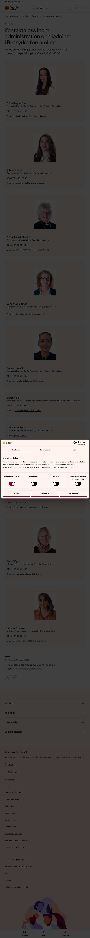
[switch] (34, 484)
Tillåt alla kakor (73, 493)
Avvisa (16, 493)
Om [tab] (74, 450)
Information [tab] (45, 450)
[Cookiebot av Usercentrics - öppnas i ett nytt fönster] (77, 443)
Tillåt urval (45, 493)
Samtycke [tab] (16, 450)
